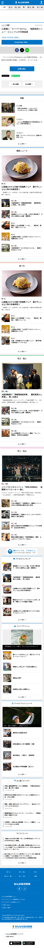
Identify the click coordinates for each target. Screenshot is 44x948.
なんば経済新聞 (22, 2)
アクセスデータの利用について (11, 902)
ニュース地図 (6, 25)
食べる (10, 7)
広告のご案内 (6, 907)
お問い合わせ (6, 905)
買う (24, 7)
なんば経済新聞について (9, 896)
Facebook (19, 889)
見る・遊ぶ (18, 7)
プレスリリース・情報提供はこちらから (14, 899)
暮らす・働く (31, 7)
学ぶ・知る (40, 7)
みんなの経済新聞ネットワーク (22, 927)
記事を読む (22, 69)
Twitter (25, 889)
